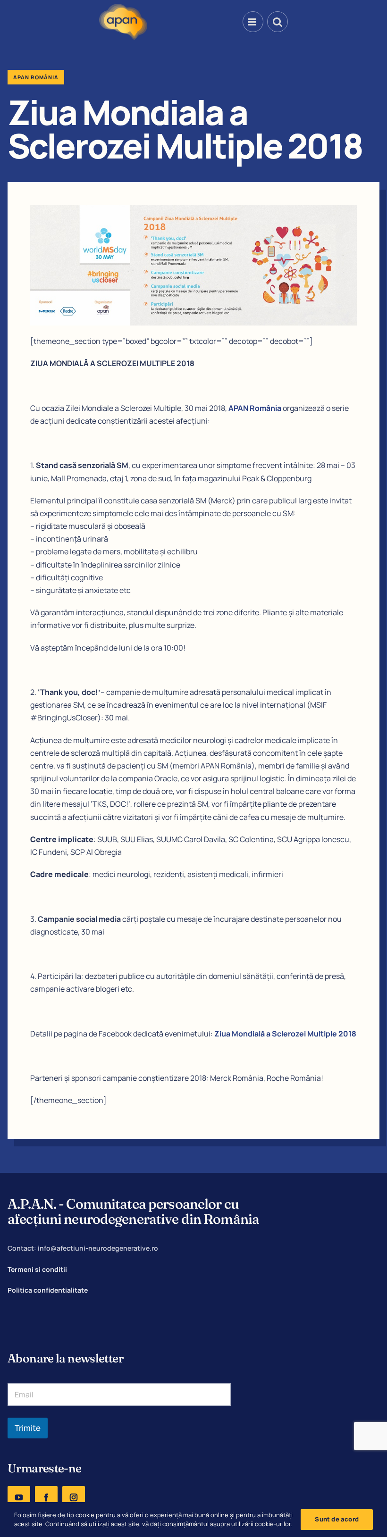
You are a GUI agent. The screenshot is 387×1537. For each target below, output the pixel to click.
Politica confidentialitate (48, 1290)
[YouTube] (19, 1497)
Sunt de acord (337, 1519)
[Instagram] (73, 1497)
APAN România (254, 408)
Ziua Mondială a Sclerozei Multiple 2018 (285, 1033)
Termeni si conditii (37, 1269)
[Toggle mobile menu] (253, 21)
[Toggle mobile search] (277, 21)
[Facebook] (46, 1497)
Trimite (28, 1427)
